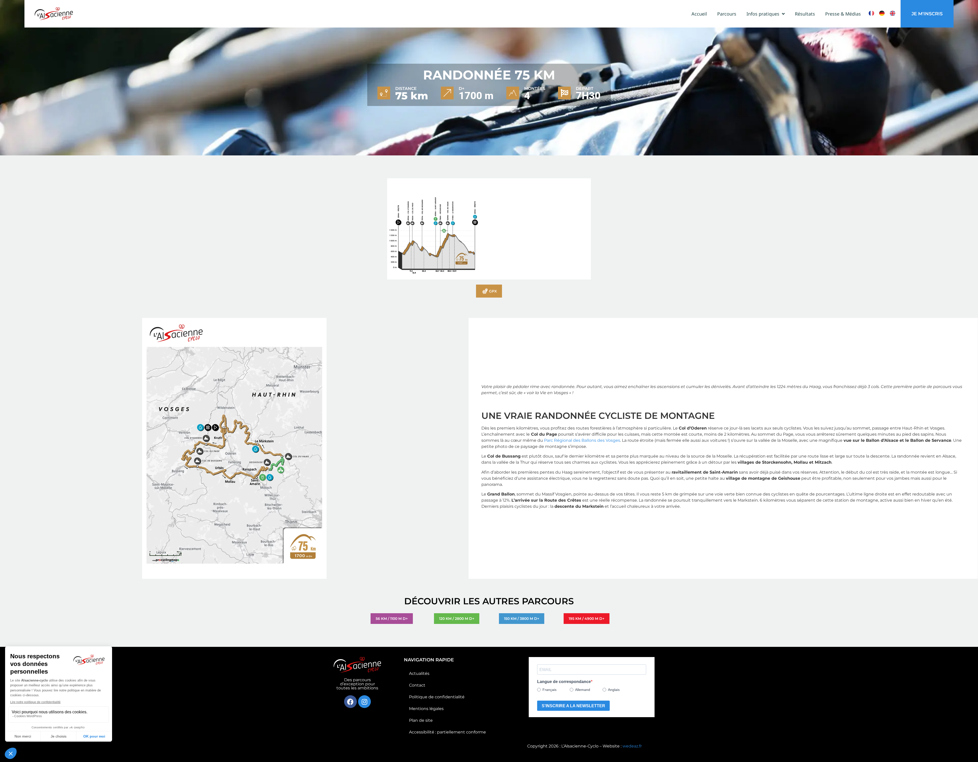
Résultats (805, 14)
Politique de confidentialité (437, 696)
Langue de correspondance (564, 682)
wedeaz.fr (632, 746)
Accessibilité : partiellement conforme (447, 732)
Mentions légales (426, 708)
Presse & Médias (843, 14)
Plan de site (421, 720)
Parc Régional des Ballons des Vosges (582, 440)
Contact (417, 685)
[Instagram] (364, 701)
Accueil (699, 14)
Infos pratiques (762, 14)
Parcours (726, 14)
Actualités (419, 673)
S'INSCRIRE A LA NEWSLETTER (573, 706)
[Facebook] (350, 701)
